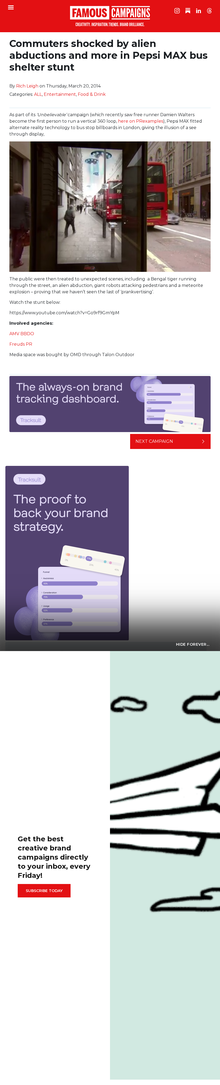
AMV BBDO (21, 333)
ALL (38, 94)
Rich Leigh (27, 86)
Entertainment (60, 94)
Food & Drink (92, 94)
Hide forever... (193, 644)
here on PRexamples (140, 121)
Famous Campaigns (110, 16)
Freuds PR (20, 344)
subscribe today (44, 890)
